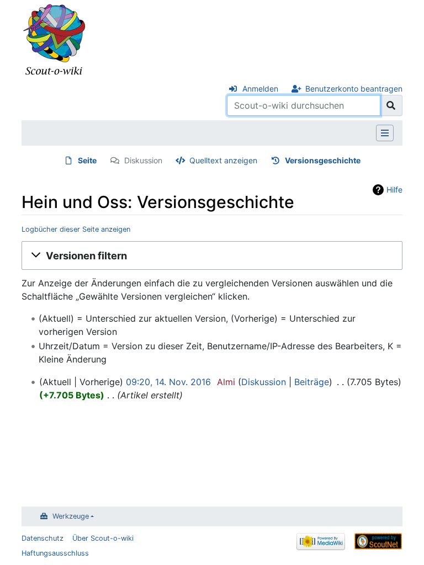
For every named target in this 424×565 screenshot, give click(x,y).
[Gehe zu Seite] (391, 105)
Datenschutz (42, 538)
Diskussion (143, 160)
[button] (212, 255)
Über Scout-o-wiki (103, 538)
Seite (87, 160)
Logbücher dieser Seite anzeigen (76, 229)
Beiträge (311, 381)
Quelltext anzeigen (223, 160)
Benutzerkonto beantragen (353, 88)
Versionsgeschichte (323, 160)
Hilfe (394, 189)
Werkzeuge (70, 516)
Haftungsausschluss (55, 553)
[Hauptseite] (55, 40)
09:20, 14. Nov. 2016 (168, 381)
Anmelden (260, 88)
